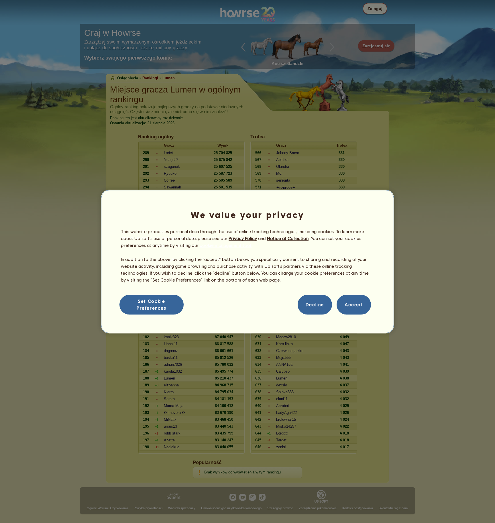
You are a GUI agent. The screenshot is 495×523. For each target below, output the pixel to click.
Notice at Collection (288, 238)
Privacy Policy (243, 238)
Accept (354, 304)
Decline (315, 304)
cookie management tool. (226, 245)
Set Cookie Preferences (151, 304)
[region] (247, 261)
